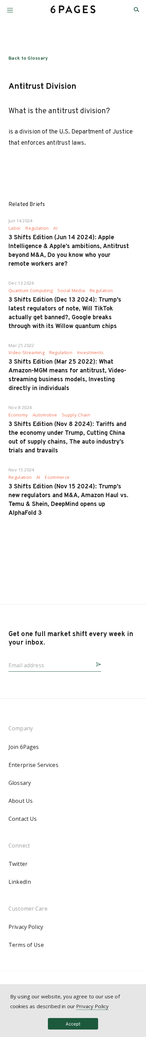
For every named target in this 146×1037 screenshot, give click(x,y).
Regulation (37, 228)
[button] (10, 7)
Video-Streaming (26, 352)
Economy (18, 415)
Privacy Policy (25, 927)
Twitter (18, 864)
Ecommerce (57, 477)
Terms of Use (26, 945)
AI (55, 228)
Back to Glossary (28, 58)
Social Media (71, 290)
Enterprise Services (33, 765)
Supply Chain (76, 415)
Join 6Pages (23, 747)
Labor (14, 228)
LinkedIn (19, 882)
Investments (90, 352)
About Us (20, 801)
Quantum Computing (30, 290)
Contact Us (22, 818)
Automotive (45, 415)
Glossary (19, 783)
